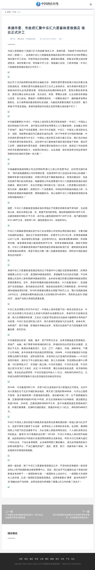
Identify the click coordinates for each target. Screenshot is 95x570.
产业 (14, 12)
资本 (57, 559)
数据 (52, 559)
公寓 (41, 559)
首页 (9, 12)
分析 (62, 559)
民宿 (36, 559)
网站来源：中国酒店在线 (26, 39)
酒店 (31, 559)
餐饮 (47, 559)
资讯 (26, 559)
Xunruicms (76, 564)
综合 (73, 559)
